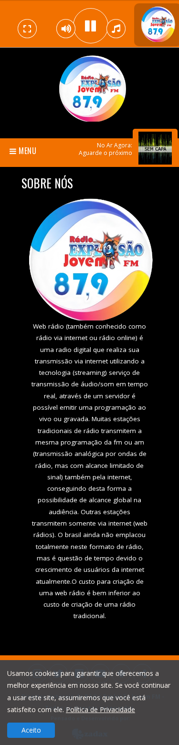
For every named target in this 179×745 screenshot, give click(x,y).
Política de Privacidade (100, 709)
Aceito (31, 730)
